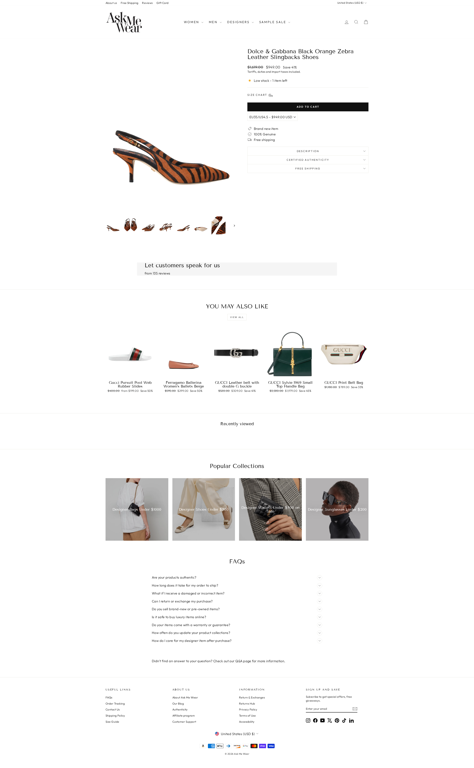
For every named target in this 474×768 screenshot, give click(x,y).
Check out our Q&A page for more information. (249, 661)
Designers (239, 22)
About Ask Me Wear (185, 697)
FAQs (109, 697)
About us (111, 3)
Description (308, 151)
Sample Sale (273, 22)
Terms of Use (247, 715)
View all (237, 317)
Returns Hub (247, 703)
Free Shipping (129, 3)
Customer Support (184, 721)
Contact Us (113, 709)
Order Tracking (115, 703)
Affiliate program (183, 715)
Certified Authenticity (308, 159)
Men (214, 22)
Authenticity (180, 709)
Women (192, 22)
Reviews (147, 3)
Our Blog (178, 703)
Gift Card (162, 3)
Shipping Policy (115, 715)
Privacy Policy (248, 709)
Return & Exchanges (252, 697)
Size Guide (112, 721)
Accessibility (247, 721)
